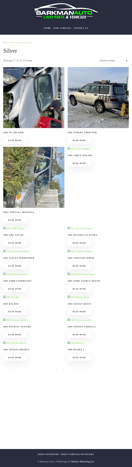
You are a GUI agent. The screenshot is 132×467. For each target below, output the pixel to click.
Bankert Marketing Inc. (83, 461)
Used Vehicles (62, 28)
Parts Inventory (48, 454)
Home (47, 28)
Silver (23, 42)
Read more (15, 140)
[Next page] (82, 369)
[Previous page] (49, 369)
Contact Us (81, 28)
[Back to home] (66, 11)
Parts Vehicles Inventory (77, 454)
